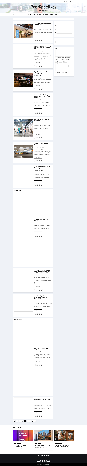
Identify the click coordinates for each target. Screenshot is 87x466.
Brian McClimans (37, 75)
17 (27, 421)
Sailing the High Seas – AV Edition (41, 220)
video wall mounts (68, 70)
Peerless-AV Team (37, 170)
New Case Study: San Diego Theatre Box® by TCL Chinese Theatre (42, 96)
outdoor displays (58, 63)
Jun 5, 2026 (24, 448)
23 (32, 421)
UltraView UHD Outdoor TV (60, 70)
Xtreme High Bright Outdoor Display (61, 72)
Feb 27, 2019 (42, 275)
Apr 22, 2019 (43, 99)
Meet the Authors (45, 14)
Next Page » (51, 421)
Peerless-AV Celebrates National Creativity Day (42, 24)
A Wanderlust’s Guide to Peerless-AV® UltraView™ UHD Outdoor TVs (43, 47)
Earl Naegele (36, 122)
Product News (39, 14)
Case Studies (64, 32)
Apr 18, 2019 (42, 122)
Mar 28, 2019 (42, 147)
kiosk (57, 61)
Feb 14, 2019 (44, 300)
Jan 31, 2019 (42, 402)
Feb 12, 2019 (42, 351)
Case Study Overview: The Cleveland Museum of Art (62, 445)
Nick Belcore (36, 275)
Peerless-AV (19, 443)
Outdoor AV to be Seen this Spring (41, 144)
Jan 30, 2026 (45, 447)
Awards (34, 14)
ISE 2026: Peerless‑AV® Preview (43, 445)
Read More (38, 36)
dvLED (66, 55)
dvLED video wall (67, 57)
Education (57, 59)
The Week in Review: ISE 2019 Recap (42, 348)
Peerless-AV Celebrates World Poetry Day (42, 167)
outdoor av (65, 61)
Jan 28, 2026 (63, 448)
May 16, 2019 (43, 75)
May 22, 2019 (42, 51)
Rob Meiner (57, 448)
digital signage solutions (59, 55)
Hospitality (62, 59)
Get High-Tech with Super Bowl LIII (42, 399)
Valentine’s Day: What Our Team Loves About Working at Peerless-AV (42, 297)
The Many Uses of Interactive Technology (41, 119)
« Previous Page (45, 421)
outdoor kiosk (65, 63)
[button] (13, 14)
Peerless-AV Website (53, 14)
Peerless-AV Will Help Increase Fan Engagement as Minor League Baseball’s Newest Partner (42, 271)
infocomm (67, 59)
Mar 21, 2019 (44, 170)
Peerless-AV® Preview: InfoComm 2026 (20, 445)
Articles (29, 14)
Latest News (64, 25)
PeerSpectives (43, 7)
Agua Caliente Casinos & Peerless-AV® (40, 72)
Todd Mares (36, 51)
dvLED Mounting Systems (60, 57)
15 (22, 421)
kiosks (61, 61)
